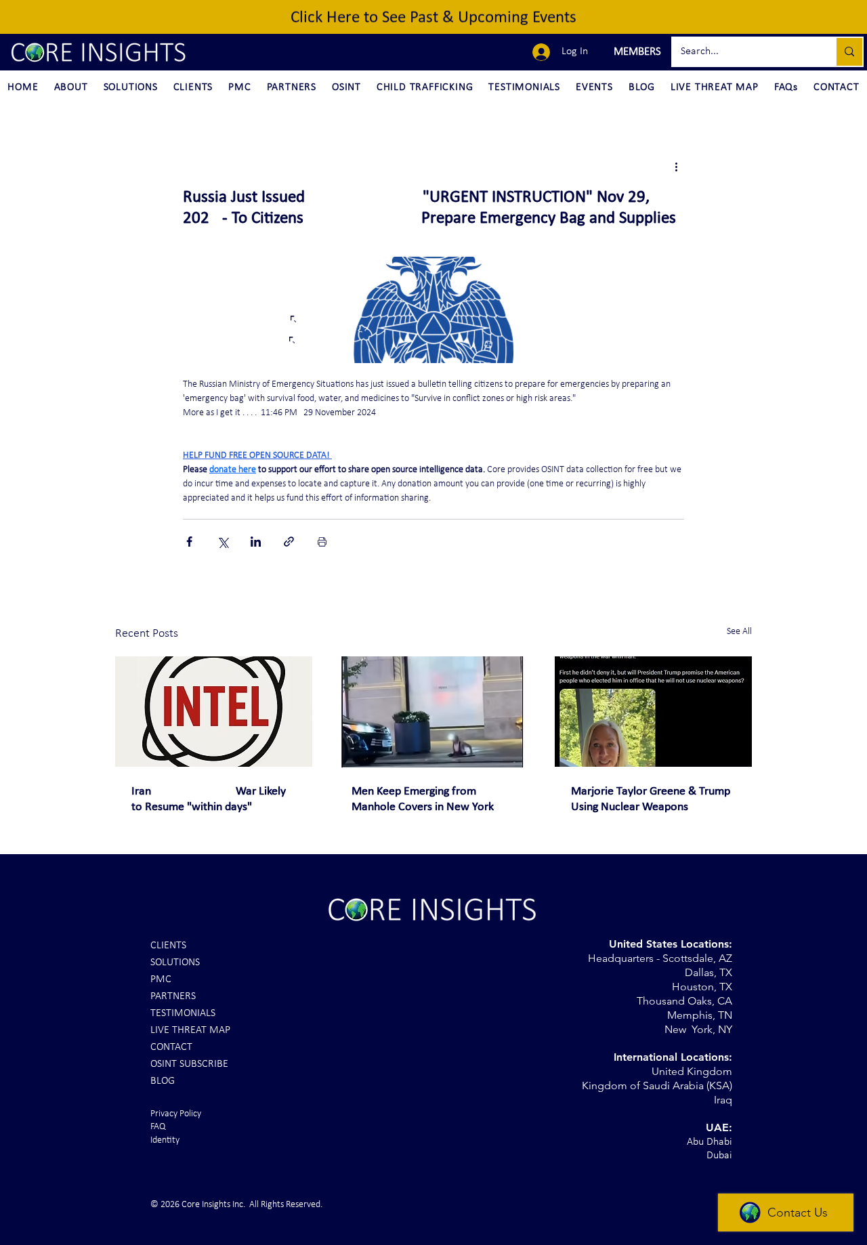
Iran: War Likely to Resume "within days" (208, 799)
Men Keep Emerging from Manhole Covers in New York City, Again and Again (423, 800)
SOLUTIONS (175, 962)
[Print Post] (322, 541)
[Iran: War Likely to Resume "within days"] (213, 711)
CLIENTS (168, 945)
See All (739, 632)
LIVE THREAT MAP (190, 1030)
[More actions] (676, 167)
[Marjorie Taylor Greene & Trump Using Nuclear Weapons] (653, 711)
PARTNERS (173, 996)
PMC (160, 979)
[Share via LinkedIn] (255, 541)
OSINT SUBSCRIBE (189, 1064)
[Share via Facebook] (189, 541)
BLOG (162, 1081)
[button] (635, 52)
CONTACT (171, 1047)
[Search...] (848, 52)
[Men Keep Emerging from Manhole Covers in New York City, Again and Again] (433, 711)
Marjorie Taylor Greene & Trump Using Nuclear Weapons (650, 799)
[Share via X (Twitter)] (222, 541)
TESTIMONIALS (182, 1013)
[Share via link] (288, 541)
